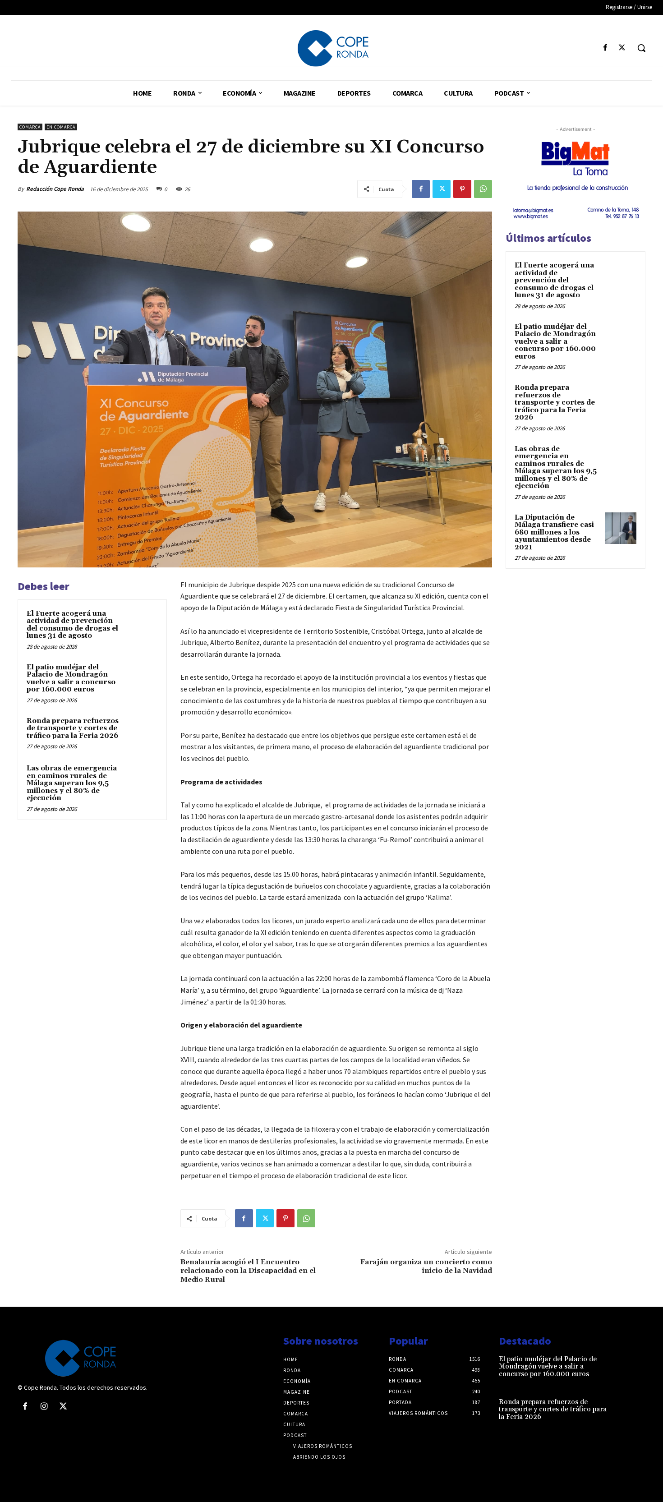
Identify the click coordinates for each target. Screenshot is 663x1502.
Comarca (30, 127)
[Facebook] (605, 48)
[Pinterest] (462, 189)
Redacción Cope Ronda (55, 189)
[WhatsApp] (483, 189)
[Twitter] (622, 48)
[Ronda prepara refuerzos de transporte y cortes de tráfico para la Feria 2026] (141, 733)
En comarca (60, 127)
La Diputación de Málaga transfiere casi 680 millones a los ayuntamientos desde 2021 (554, 532)
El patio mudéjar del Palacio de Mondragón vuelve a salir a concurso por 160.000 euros (71, 678)
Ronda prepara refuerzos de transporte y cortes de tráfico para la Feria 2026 (73, 728)
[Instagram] (44, 1407)
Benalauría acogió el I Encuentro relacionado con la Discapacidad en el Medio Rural (248, 1271)
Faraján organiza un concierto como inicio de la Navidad (426, 1266)
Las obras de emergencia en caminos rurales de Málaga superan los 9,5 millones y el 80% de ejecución (72, 783)
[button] (641, 48)
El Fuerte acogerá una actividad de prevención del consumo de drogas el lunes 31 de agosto (72, 624)
